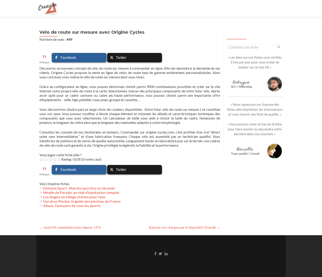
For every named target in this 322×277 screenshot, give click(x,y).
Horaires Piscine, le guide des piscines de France (82, 201)
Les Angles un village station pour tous (74, 197)
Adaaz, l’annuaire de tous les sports (72, 205)
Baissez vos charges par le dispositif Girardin (184, 227)
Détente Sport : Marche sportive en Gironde (79, 188)
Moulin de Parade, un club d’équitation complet (81, 192)
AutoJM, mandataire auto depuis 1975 (70, 227)
